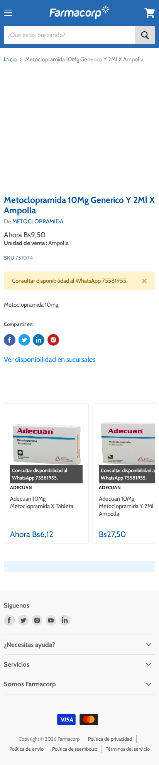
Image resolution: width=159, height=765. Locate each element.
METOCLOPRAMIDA (37, 221)
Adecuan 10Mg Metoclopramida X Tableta (41, 502)
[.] (53, 340)
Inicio (10, 59)
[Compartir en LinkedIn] (38, 340)
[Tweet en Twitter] (24, 340)
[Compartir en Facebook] (9, 340)
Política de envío (26, 749)
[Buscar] (145, 35)
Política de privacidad (110, 739)
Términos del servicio (128, 749)
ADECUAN (21, 487)
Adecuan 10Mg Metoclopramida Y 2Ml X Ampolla (128, 506)
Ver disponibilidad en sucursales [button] (49, 359)
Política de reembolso (74, 749)
